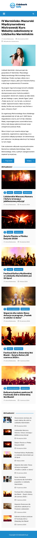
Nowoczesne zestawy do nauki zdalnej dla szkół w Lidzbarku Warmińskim (23, 420)
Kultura (10, 192)
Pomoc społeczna (13, 309)
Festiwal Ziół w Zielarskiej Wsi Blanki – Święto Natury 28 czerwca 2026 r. (18, 355)
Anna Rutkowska (8, 39)
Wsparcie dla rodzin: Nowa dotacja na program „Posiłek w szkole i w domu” (18, 315)
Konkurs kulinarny (13, 388)
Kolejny (29, 161)
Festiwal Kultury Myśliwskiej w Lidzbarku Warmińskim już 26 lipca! (18, 275)
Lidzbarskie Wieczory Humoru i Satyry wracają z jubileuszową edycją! (18, 198)
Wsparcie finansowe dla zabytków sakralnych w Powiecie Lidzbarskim (22, 506)
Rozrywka (18, 192)
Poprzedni (8, 161)
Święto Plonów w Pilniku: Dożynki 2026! (16, 237)
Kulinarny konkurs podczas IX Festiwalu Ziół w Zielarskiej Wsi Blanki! (18, 394)
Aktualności (7, 41)
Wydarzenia (15, 41)
